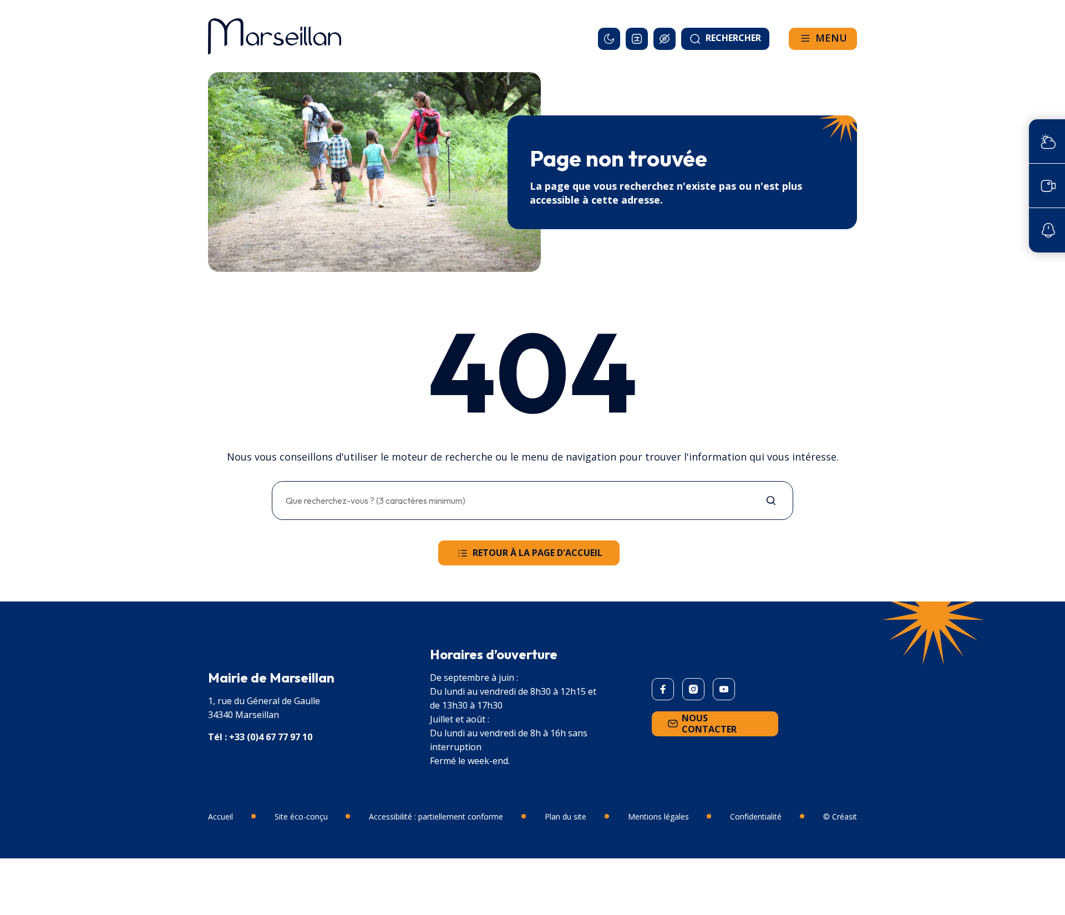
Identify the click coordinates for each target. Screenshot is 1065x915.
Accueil (220, 816)
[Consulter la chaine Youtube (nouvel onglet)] (724, 689)
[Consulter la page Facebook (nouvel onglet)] (663, 689)
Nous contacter (709, 723)
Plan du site (565, 816)
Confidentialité (756, 816)
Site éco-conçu (301, 816)
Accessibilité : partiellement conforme (436, 816)
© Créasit (840, 816)
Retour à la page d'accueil (537, 553)
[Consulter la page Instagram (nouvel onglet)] (693, 689)
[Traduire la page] (637, 39)
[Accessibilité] (664, 39)
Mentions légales (658, 816)
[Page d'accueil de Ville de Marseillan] (274, 36)
